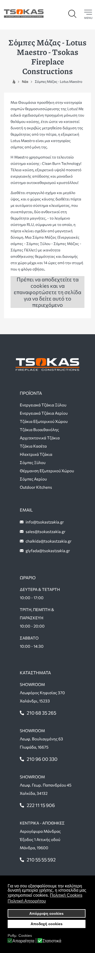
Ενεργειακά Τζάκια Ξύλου (43, 404)
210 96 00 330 (42, 759)
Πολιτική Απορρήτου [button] (27, 901)
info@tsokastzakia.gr (45, 522)
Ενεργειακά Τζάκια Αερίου (44, 413)
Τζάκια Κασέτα (33, 446)
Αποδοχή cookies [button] (47, 924)
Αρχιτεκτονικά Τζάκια (40, 437)
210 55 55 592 (41, 859)
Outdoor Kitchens (36, 487)
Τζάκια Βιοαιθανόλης (39, 429)
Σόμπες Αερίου (33, 479)
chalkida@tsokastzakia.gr (49, 541)
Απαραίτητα (23, 941)
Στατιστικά (51, 941)
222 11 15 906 (41, 805)
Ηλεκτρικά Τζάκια (36, 454)
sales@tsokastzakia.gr (45, 531)
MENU (88, 17)
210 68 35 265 (41, 713)
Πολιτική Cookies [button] (66, 895)
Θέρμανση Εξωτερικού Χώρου (47, 470)
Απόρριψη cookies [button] (46, 913)
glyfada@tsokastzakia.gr (48, 550)
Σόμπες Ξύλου (32, 462)
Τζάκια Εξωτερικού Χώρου (44, 421)
